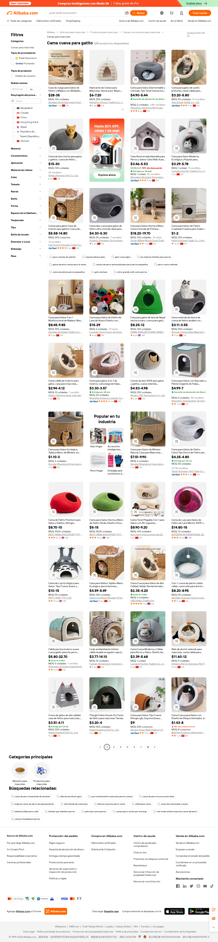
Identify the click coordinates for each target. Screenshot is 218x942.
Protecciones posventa (61, 862)
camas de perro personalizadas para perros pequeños (122, 264)
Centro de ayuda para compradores (145, 844)
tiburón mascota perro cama (111, 804)
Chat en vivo (140, 852)
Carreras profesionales (19, 862)
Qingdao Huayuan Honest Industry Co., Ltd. (189, 597)
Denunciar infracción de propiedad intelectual (146, 873)
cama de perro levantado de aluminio (32, 796)
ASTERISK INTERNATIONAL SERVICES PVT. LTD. (189, 534)
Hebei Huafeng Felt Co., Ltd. (63, 732)
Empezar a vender (185, 849)
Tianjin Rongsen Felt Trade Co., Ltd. (189, 471)
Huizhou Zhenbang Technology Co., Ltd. (106, 240)
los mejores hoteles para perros (155, 257)
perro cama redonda (167, 264)
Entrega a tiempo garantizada (64, 856)
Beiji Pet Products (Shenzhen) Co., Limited (189, 732)
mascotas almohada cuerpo (174, 804)
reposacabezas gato (95, 257)
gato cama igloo (122, 257)
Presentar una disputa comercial (151, 859)
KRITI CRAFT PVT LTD (60, 597)
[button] (127, 13)
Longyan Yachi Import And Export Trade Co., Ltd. (106, 332)
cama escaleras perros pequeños (69, 272)
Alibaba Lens (23, 911)
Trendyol (145, 926)
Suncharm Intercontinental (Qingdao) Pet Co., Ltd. (147, 534)
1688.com (74, 926)
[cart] (172, 13)
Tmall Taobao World (92, 926)
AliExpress (60, 926)
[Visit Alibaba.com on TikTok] (212, 886)
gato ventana (101, 272)
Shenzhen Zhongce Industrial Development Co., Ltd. (65, 666)
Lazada (109, 926)
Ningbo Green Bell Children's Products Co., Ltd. (147, 729)
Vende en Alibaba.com (187, 843)
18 (148, 747)
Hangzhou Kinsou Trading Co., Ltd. (106, 102)
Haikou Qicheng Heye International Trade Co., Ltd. (65, 395)
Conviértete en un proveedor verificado (191, 864)
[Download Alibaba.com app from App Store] (174, 911)
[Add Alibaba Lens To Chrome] (55, 911)
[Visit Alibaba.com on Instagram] (198, 886)
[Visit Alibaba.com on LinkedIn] (185, 886)
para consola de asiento (64, 257)
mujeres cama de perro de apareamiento (34, 804)
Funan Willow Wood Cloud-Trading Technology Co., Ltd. (147, 240)
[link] (213, 909)
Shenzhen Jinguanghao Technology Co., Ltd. (189, 400)
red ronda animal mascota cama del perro (177, 811)
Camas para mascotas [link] (58, 36)
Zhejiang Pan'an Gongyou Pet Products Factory (189, 663)
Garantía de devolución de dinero (66, 849)
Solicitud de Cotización (103, 849)
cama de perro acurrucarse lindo (158, 796)
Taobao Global (123, 926)
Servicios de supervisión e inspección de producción (63, 870)
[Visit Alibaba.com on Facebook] (178, 886)
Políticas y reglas (58, 878)
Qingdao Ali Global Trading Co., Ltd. (65, 332)
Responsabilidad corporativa (22, 856)
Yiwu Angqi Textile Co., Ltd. (185, 102)
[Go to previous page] (100, 747)
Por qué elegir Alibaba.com (21, 843)
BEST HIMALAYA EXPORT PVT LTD (65, 534)
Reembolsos (140, 865)
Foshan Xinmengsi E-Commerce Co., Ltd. (106, 663)
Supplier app (111, 911)
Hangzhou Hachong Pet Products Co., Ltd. (147, 107)
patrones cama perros (95, 811)
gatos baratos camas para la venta (69, 264)
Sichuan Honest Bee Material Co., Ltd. (189, 332)
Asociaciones (183, 872)
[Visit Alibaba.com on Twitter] (191, 886)
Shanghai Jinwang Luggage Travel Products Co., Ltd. (106, 398)
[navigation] (26, 390)
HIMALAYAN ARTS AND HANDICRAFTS (147, 332)
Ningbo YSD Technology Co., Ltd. (147, 395)
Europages (158, 926)
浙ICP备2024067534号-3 (196, 937)
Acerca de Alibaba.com (20, 835)
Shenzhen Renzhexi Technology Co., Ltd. (147, 177)
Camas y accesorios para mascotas (141, 32)
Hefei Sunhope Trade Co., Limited (189, 240)
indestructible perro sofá (26, 811)
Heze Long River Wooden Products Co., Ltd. (106, 597)
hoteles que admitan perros (61, 811)
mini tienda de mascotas (76, 804)
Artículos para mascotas (72, 32)
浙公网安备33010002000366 (165, 937)
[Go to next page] (155, 747)
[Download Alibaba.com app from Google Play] (199, 911)
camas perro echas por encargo (131, 811)
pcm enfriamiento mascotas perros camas (112, 796)
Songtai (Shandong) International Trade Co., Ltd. (65, 464)
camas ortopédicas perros (27, 819)
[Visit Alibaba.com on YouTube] (205, 886)
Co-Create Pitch (15, 849)
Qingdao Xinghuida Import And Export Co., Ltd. (65, 102)
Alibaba (51, 32)
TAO (135, 926)
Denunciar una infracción (147, 881)
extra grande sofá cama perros (132, 272)
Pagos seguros (57, 843)
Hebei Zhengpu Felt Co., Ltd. (63, 175)
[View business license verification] (139, 937)
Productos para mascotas (104, 32)
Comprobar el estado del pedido (193, 856)
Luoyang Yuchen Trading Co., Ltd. (189, 171)
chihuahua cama (143, 804)
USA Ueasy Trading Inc (142, 600)
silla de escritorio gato (71, 796)
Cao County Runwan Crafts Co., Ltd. (65, 245)
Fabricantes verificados (103, 843)
